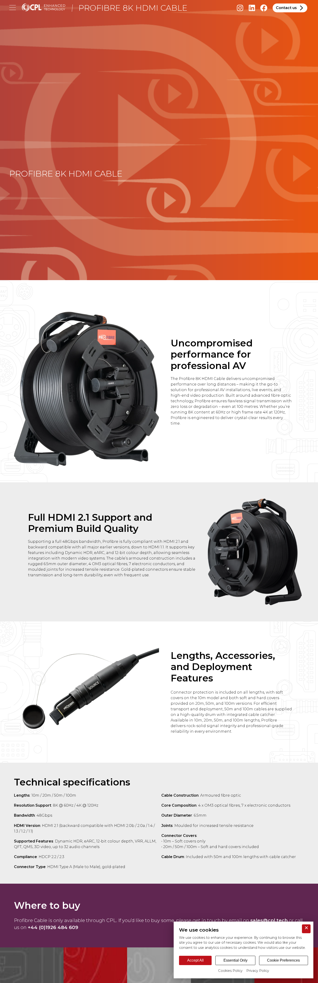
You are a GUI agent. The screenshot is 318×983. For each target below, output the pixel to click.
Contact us (286, 8)
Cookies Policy (230, 971)
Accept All (195, 960)
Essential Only (235, 960)
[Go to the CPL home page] (43, 7)
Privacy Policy (257, 971)
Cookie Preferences (283, 960)
